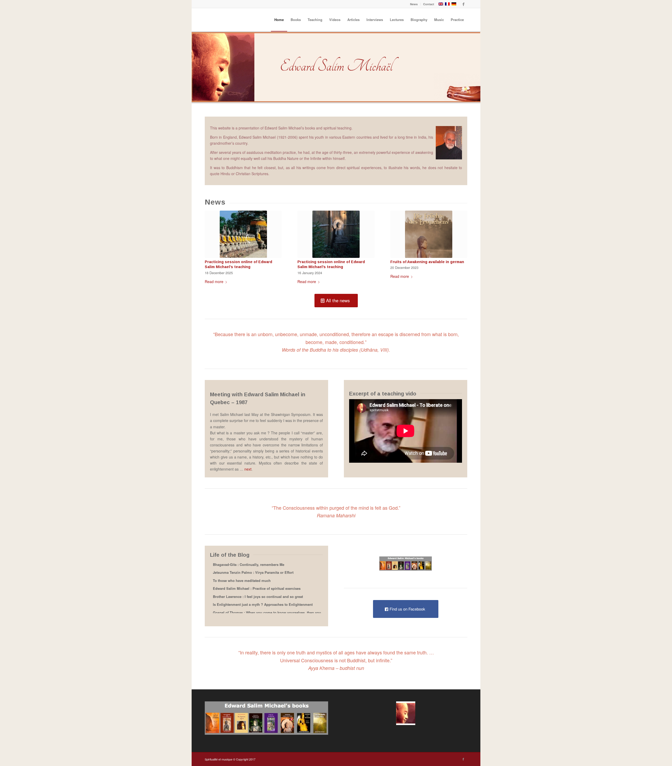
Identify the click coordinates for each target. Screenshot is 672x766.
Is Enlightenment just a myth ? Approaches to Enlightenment (263, 604)
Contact (428, 4)
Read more (214, 281)
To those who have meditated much (242, 581)
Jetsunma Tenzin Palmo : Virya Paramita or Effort (253, 572)
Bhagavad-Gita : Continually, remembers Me (248, 564)
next (247, 469)
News (414, 4)
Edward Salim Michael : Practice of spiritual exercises (257, 588)
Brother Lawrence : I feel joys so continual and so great (258, 597)
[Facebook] (463, 4)
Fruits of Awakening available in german (427, 262)
